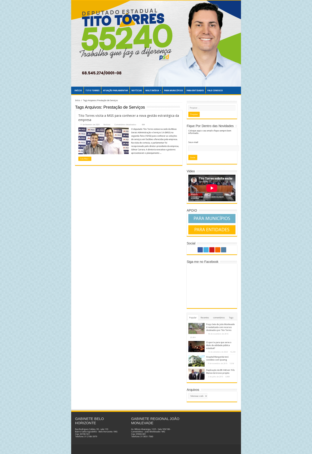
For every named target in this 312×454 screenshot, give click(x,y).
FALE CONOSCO (215, 90)
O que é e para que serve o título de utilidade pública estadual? (218, 345)
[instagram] (223, 249)
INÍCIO (78, 90)
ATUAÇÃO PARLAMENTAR (115, 90)
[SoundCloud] (217, 249)
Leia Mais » (84, 159)
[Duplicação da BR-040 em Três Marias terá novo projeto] (196, 374)
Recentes (205, 317)
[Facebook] (200, 249)
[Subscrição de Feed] (181, 107)
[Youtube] (211, 249)
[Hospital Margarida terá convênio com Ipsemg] (196, 361)
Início (77, 100)
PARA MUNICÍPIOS (173, 90)
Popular (193, 317)
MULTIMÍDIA (152, 90)
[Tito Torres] (156, 43)
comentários (219, 317)
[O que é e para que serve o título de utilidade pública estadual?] (196, 346)
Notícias (107, 125)
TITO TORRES (92, 90)
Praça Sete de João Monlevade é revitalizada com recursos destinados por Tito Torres (220, 327)
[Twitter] (206, 249)
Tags (231, 317)
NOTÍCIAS (136, 90)
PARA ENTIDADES (195, 90)
